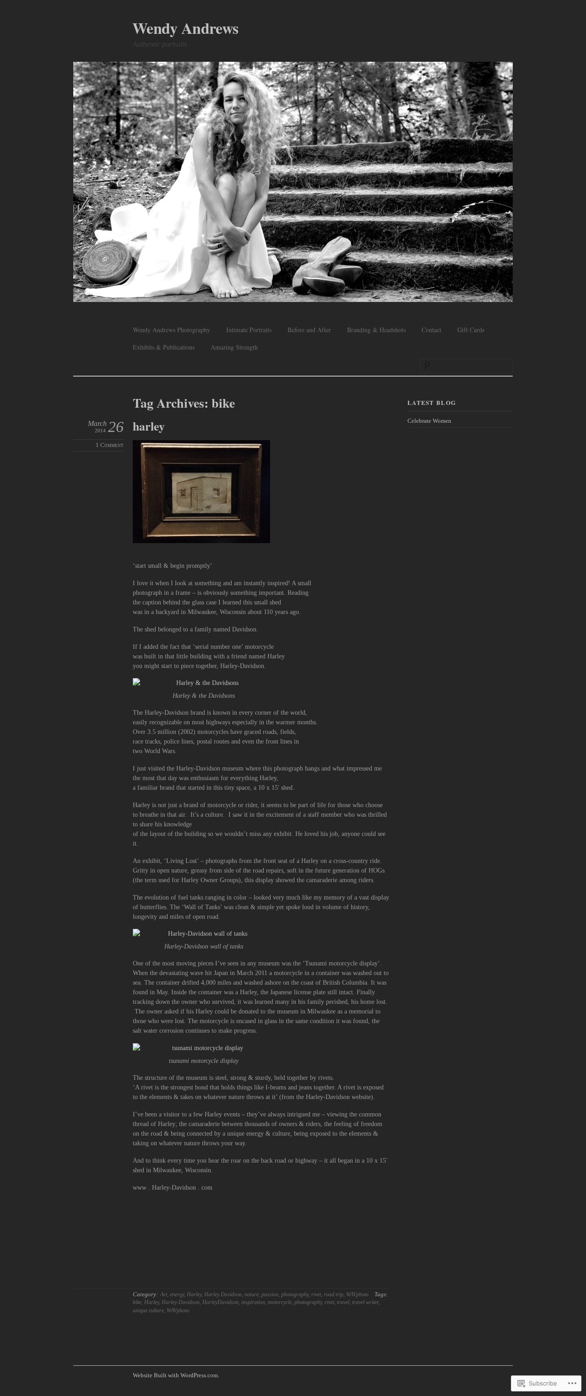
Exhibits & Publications (164, 347)
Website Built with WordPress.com (175, 1375)
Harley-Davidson (181, 1302)
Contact (431, 329)
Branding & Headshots (376, 329)
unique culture (148, 1310)
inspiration (253, 1302)
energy (177, 1294)
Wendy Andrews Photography (171, 329)
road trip (333, 1294)
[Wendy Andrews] (293, 183)
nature (251, 1294)
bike (137, 1302)
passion (269, 1294)
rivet (316, 1294)
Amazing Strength (234, 347)
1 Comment (110, 445)
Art (163, 1294)
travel (343, 1302)
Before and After (309, 329)
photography (295, 1294)
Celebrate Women (429, 420)
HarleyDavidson (220, 1302)
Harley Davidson (223, 1294)
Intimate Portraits (248, 329)
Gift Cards (470, 329)
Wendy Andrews (185, 27)
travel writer (365, 1302)
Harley (194, 1294)
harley (149, 426)
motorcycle (280, 1302)
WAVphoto (357, 1294)
